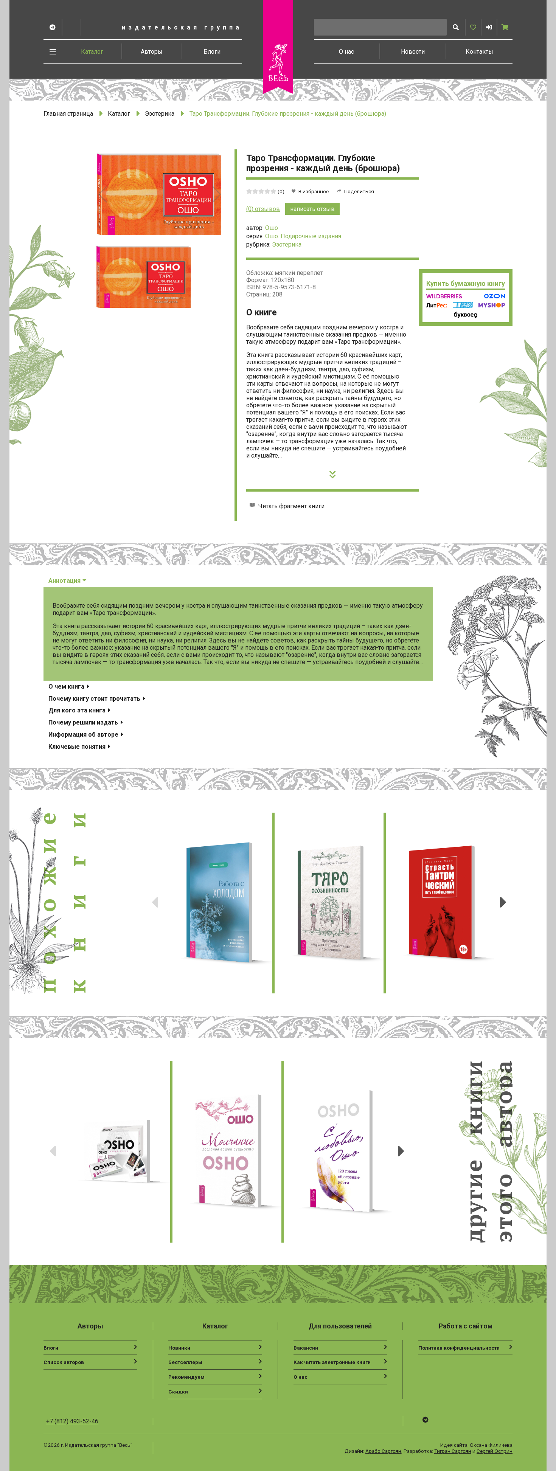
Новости (413, 51)
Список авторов (63, 1362)
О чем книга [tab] (67, 686)
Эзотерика (159, 113)
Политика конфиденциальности (459, 1348)
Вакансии (306, 1348)
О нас (346, 51)
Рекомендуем (186, 1377)
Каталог (92, 51)
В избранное (313, 191)
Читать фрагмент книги (291, 506)
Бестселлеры (185, 1362)
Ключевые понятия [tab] (77, 746)
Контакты (479, 51)
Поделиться (359, 191)
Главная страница (68, 113)
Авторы (152, 51)
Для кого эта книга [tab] (77, 710)
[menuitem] (92, 51)
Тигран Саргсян (452, 1451)
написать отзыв (312, 209)
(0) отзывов (263, 209)
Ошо (271, 227)
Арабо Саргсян (383, 1451)
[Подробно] (333, 472)
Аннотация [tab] (65, 580)
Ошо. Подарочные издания (303, 236)
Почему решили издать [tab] (84, 722)
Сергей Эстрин (495, 1451)
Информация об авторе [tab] (84, 734)
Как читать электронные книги (332, 1362)
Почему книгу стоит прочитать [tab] (95, 698)
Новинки (179, 1348)
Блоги (212, 51)
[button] (489, 27)
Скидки (178, 1392)
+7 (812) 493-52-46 (72, 1421)
